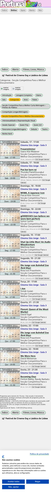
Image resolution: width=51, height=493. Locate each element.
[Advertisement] (25, 40)
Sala (4, 100)
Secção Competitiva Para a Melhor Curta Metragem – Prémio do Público (24, 106)
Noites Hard (7, 134)
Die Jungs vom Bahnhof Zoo (35, 266)
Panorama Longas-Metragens (14, 129)
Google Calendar (44, 159)
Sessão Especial (8, 125)
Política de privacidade (39, 454)
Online (14, 10)
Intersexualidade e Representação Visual (18, 121)
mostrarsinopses (18, 88)
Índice (4, 10)
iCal (37, 159)
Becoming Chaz (28, 376)
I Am (23, 288)
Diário (38, 95)
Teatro (45, 129)
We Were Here (28, 356)
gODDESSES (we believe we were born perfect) (35, 217)
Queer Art (38, 125)
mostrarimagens (6, 88)
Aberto (32, 10)
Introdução (6, 95)
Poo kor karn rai (29, 169)
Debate (34, 129)
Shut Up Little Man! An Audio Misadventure (35, 243)
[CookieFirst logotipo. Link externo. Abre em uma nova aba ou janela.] (3, 456)
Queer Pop (24, 125)
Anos (26, 100)
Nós (40, 10)
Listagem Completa (24, 95)
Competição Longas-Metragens (15, 112)
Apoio (23, 10)
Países (34, 100)
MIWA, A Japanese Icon (32, 193)
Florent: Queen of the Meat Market (34, 310)
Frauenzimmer (28, 149)
